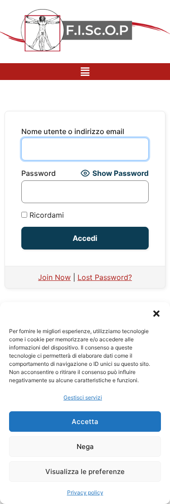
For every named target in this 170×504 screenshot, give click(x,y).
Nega (85, 446)
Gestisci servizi (82, 397)
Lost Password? (105, 277)
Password (38, 173)
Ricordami (45, 215)
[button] (156, 313)
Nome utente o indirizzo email (72, 131)
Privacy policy (85, 492)
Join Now (54, 277)
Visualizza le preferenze (85, 471)
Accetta (85, 421)
